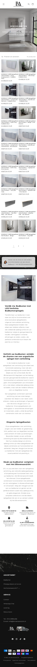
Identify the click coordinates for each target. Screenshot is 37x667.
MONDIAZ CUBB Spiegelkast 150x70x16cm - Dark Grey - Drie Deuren (9, 168)
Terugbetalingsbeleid (27, 657)
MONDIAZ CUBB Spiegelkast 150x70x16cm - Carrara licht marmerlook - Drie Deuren (9, 145)
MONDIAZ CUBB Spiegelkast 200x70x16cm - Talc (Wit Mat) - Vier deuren (9, 213)
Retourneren (8, 612)
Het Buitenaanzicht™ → (12, 588)
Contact (6, 599)
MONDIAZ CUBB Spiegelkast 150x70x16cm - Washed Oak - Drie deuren (27, 190)
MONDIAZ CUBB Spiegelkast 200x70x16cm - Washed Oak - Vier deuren (27, 213)
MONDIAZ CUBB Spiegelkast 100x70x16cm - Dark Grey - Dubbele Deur (9, 122)
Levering (7, 608)
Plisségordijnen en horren (12, 584)
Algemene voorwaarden (19, 660)
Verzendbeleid (31, 660)
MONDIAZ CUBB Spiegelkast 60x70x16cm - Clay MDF (27, 235)
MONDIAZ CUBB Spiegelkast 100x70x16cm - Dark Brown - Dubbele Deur (27, 100)
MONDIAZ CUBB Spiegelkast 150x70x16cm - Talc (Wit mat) (9, 190)
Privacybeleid (7, 660)
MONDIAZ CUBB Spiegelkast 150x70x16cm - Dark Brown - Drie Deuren (27, 145)
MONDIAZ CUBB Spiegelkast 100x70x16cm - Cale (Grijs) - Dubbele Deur (27, 75)
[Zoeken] (29, 4)
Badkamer (7, 580)
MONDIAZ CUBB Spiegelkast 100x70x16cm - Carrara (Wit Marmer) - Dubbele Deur (9, 100)
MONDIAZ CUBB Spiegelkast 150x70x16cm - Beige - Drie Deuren (27, 122)
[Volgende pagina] (23, 246)
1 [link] (13, 246)
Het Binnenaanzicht (13, 657)
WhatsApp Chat (9, 604)
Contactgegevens (19, 663)
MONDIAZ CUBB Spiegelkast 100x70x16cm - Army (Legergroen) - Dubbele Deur (9, 76)
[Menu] (4, 4)
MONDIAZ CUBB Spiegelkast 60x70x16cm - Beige (9, 235)
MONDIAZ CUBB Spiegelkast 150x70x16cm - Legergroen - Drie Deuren (27, 168)
